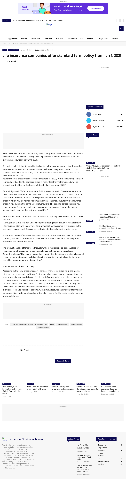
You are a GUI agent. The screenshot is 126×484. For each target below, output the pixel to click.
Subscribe (119, 127)
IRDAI (52, 324)
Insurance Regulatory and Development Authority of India (29, 324)
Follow (120, 120)
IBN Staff (12, 61)
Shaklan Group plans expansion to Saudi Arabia (110, 227)
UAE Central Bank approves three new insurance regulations (110, 389)
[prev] (118, 20)
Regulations (13, 50)
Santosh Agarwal (76, 324)
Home (4, 44)
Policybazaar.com (62, 324)
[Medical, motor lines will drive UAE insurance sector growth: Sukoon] (91, 240)
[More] (121, 61)
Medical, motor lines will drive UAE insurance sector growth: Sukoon (110, 239)
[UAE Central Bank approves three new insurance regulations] (112, 374)
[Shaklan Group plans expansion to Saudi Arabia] (91, 229)
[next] (122, 20)
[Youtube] (114, 28)
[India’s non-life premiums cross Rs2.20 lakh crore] (91, 218)
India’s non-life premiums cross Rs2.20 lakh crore (109, 215)
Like (122, 114)
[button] (121, 28)
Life (9, 44)
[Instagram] (108, 28)
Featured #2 (90, 243)
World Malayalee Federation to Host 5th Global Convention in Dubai (38, 20)
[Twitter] (111, 28)
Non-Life (89, 220)
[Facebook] (104, 28)
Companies (90, 163)
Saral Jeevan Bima (43, 327)
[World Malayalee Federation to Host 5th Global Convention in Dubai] (104, 150)
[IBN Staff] (4, 61)
